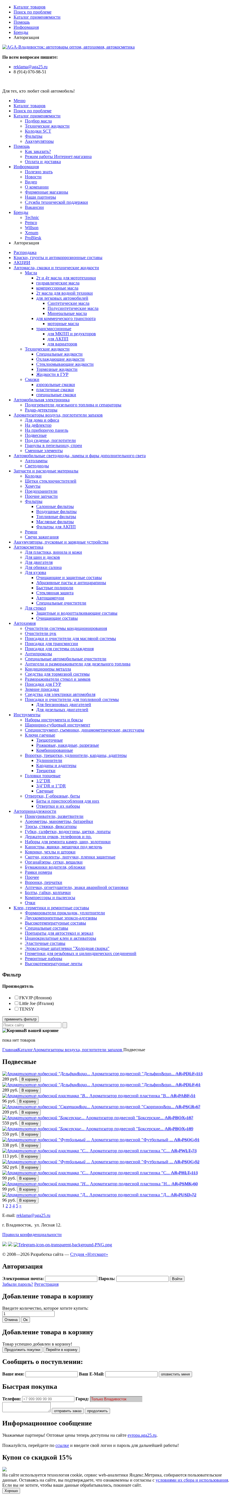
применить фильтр (20, 1019)
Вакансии (34, 207)
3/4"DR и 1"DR (51, 785)
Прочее (32, 877)
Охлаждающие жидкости (60, 359)
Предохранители (41, 491)
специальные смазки (56, 394)
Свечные (44, 790)
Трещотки (45, 770)
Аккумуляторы (39, 141)
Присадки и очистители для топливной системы (72, 699)
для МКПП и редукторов (72, 333)
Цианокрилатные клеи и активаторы (60, 938)
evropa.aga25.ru (142, 1435)
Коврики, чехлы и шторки (50, 851)
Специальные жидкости (59, 354)
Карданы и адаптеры (56, 765)
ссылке (62, 1445)
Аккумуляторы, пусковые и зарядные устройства (61, 542)
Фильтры (33, 136)
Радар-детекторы (41, 410)
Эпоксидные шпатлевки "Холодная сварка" (67, 948)
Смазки (32, 379)
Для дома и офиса (42, 420)
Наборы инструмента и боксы (54, 719)
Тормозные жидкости (57, 369)
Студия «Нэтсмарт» (89, 1254)
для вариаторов (62, 343)
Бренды (21, 32)
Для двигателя (39, 562)
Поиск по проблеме (32, 12)
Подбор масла (38, 121)
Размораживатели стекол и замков (58, 679)
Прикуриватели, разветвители (54, 816)
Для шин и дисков (42, 557)
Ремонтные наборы (43, 958)
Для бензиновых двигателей (63, 704)
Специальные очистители (61, 603)
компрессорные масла (57, 288)
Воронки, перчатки (43, 882)
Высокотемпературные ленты (53, 963)
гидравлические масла (58, 283)
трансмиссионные (53, 328)
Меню (19, 100)
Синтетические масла (68, 303)
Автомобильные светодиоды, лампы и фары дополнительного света (80, 455)
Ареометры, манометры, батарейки (59, 821)
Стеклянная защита (55, 592)
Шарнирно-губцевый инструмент (57, 724)
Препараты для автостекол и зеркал (59, 933)
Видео (31, 181)
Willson (31, 227)
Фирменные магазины (46, 192)
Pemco (31, 222)
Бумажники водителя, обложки (55, 867)
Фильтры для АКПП (56, 526)
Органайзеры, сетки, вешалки (54, 862)
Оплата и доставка (43, 161)
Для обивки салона (43, 567)
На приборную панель (46, 430)
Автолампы (36, 460)
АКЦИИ (22, 262)
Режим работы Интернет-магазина (58, 156)
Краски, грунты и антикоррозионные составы (58, 257)
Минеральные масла (67, 313)
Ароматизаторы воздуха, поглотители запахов (58, 415)
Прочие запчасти (41, 496)
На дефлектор (38, 425)
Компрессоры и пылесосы (50, 897)
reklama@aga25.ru (31, 66)
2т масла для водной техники (64, 293)
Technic (32, 217)
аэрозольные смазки (55, 384)
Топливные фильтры (56, 516)
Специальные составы (46, 928)
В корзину (30, 1079)
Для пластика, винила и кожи (53, 552)
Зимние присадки (42, 689)
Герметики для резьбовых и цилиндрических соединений (80, 953)
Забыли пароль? (17, 1284)
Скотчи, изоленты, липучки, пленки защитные (70, 857)
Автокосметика (28, 547)
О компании (37, 187)
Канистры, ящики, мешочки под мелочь (63, 846)
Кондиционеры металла (48, 669)
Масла (31, 272)
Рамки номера (38, 872)
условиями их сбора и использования (192, 1480)
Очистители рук (40, 633)
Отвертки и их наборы (58, 806)
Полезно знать (39, 171)
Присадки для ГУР (43, 684)
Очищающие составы (57, 618)
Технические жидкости (47, 126)
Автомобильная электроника (42, 399)
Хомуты (32, 486)
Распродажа (25, 252)
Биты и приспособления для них (67, 801)
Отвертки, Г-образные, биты (52, 796)
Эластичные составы (45, 943)
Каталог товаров (30, 7)
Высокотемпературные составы (55, 923)
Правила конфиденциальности (32, 1234)
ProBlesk (33, 237)
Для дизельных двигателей (62, 709)
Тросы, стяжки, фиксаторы (51, 826)
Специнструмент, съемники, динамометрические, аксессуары (84, 730)
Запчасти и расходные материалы (46, 470)
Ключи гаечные (40, 735)
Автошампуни (50, 597)
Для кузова (35, 572)
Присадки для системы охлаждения (59, 648)
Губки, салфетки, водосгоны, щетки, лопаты (68, 831)
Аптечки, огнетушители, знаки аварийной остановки (76, 887)
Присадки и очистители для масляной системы (70, 638)
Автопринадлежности (35, 811)
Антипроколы (38, 653)
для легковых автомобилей (62, 298)
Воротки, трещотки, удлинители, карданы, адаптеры (76, 755)
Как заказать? (38, 151)
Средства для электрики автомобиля (60, 694)
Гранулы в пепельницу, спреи (53, 445)
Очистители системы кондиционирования (66, 628)
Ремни (31, 531)
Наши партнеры (40, 197)
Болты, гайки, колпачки (48, 892)
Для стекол (35, 608)
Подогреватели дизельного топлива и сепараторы (73, 404)
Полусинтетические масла (73, 308)
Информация (26, 27)
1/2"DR (43, 780)
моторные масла (63, 323)
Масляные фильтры (55, 521)
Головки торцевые (43, 775)
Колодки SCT (38, 131)
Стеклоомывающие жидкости (65, 364)
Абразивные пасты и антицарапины (71, 582)
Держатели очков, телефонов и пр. (58, 836)
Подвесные (36, 435)
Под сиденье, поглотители (50, 440)
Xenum (31, 232)
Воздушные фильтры (56, 511)
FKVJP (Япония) (35, 997)
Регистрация (46, 1284)
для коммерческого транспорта (66, 318)
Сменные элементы (44, 450)
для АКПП (58, 338)
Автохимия (25, 623)
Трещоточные (49, 740)
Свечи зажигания (42, 537)
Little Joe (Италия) (36, 1003)
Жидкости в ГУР (52, 374)
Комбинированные (54, 750)
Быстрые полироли (54, 587)
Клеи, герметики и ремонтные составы (51, 907)
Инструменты (27, 714)
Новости (33, 176)
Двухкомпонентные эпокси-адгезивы (61, 917)
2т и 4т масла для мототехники (66, 277)
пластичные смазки (55, 389)
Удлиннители (49, 760)
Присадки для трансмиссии (51, 643)
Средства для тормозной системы (57, 674)
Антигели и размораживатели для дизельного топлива (77, 664)
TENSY (26, 1009)
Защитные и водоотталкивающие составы (76, 613)
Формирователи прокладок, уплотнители (65, 912)
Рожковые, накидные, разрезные (67, 745)
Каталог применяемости (37, 17)
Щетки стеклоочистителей (50, 481)
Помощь (22, 22)
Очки (30, 902)
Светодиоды (37, 465)
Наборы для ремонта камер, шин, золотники (68, 841)
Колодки (33, 476)
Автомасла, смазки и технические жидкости (56, 267)
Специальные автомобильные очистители (65, 658)
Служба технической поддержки (56, 202)
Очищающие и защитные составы (69, 577)
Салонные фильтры (55, 506)
